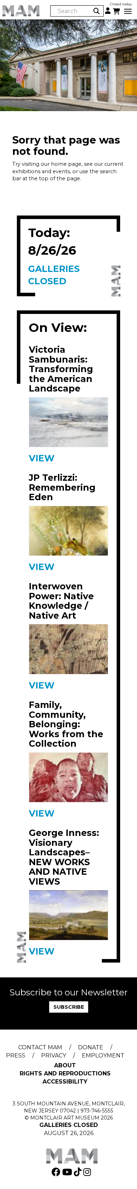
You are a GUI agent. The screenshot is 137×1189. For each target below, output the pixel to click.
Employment (103, 1055)
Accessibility (65, 1081)
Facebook (57, 1171)
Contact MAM (40, 1047)
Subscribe (68, 1007)
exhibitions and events (41, 171)
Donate (90, 1047)
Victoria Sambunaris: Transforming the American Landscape (61, 369)
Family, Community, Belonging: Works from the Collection (66, 724)
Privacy (53, 1055)
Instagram (88, 1171)
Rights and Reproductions (65, 1073)
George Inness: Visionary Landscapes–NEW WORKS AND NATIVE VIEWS (64, 857)
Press (15, 1055)
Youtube (68, 1171)
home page (66, 164)
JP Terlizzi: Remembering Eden (62, 487)
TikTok (78, 1171)
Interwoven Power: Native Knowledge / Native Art (61, 601)
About (65, 1065)
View (41, 458)
